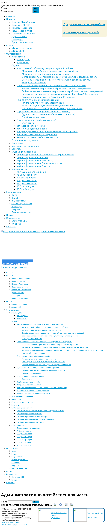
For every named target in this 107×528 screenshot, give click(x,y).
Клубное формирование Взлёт (32, 157)
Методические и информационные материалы (46, 74)
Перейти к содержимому (14, 267)
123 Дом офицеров (26, 177)
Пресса (9, 215)
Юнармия (16, 223)
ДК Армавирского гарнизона (31, 171)
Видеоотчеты (18, 200)
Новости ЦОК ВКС (20, 25)
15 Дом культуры (25, 186)
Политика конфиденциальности (14, 524)
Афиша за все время (21, 48)
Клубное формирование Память (33, 166)
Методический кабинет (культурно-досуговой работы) (45, 68)
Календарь (17, 39)
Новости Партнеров (21, 27)
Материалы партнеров (23, 33)
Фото (14, 194)
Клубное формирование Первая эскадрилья (39, 163)
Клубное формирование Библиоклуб (35, 160)
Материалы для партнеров (25, 146)
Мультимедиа (13, 192)
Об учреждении (14, 53)
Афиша (9, 45)
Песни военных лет (21, 212)
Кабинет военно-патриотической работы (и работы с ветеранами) (51, 85)
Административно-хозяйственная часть (37, 137)
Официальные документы (24, 140)
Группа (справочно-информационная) (36, 120)
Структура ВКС (19, 220)
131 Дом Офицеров (27, 183)
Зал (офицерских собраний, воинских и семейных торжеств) (47, 131)
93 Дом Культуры (25, 189)
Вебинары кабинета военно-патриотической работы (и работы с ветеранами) (62, 91)
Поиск (4, 8)
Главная (10, 16)
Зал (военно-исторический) (31, 125)
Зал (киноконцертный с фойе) (32, 128)
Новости (10, 19)
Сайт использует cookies (11, 522)
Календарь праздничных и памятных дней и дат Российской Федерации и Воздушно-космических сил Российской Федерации (60, 95)
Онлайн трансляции (21, 203)
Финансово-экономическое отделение (37, 134)
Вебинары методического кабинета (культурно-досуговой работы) (56, 79)
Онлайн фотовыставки (33, 117)
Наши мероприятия (21, 30)
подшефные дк (19, 169)
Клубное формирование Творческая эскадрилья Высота (45, 154)
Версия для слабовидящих (15, 263)
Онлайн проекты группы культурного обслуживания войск (52, 108)
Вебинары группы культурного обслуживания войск (49, 105)
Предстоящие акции (22, 42)
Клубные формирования (23, 151)
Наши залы (17, 143)
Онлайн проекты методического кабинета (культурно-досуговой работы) (60, 76)
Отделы (15, 65)
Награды (15, 209)
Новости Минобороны (23, 22)
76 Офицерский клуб (27, 174)
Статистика (28, 122)
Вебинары (16, 206)
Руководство (18, 56)
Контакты (11, 226)
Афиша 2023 (17, 50)
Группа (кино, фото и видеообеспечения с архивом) (43, 111)
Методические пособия (34, 82)
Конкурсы (16, 148)
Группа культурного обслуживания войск (38, 99)
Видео (14, 197)
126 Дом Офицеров (27, 180)
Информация (13, 218)
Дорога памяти (19, 36)
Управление (23, 62)
